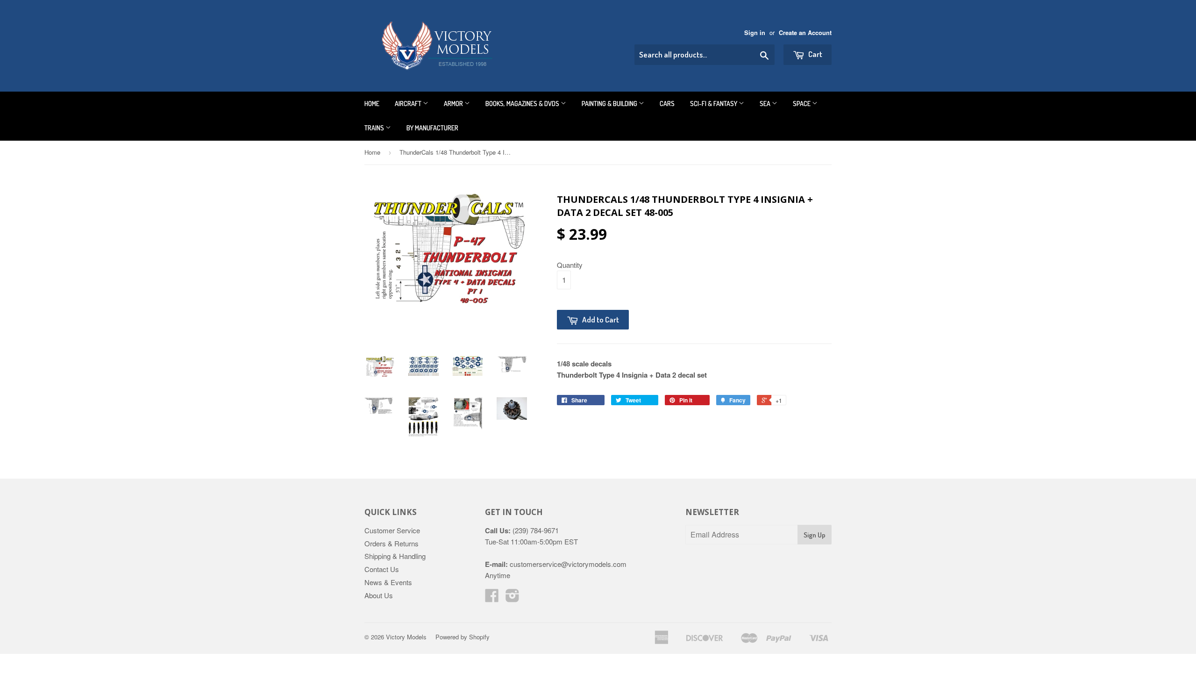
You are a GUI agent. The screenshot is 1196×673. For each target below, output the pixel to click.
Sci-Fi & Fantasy (714, 103)
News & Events (388, 582)
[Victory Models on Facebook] (492, 598)
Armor (454, 103)
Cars (667, 103)
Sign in (754, 33)
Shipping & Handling (395, 556)
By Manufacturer (432, 128)
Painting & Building (610, 103)
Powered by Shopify (462, 636)
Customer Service (392, 530)
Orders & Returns (391, 543)
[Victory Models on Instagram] (512, 598)
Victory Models (406, 636)
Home (371, 103)
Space (802, 103)
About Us (378, 595)
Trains (374, 128)
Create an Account (805, 33)
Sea (766, 103)
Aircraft (409, 103)
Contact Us (381, 569)
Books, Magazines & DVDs (523, 103)
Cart (814, 54)
